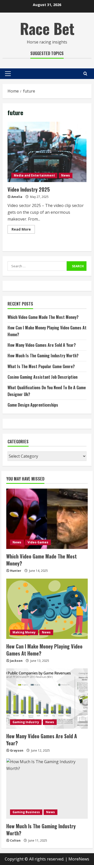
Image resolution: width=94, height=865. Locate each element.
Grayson (16, 750)
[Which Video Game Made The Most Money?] (47, 519)
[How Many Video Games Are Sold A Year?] (47, 698)
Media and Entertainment (34, 175)
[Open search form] (85, 73)
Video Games (38, 542)
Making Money (24, 632)
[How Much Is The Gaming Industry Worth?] (47, 788)
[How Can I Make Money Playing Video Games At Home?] (47, 609)
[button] (8, 73)
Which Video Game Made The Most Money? (43, 317)
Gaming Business (26, 812)
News (65, 175)
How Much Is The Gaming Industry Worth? (43, 356)
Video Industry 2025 (47, 152)
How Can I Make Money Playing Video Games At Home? (44, 649)
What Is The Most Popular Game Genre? (41, 366)
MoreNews (78, 859)
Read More (23, 230)
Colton (15, 840)
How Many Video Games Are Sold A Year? (42, 345)
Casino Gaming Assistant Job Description (42, 377)
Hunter (15, 571)
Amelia (16, 197)
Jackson (16, 661)
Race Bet (47, 28)
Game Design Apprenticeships (33, 405)
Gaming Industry (26, 722)
